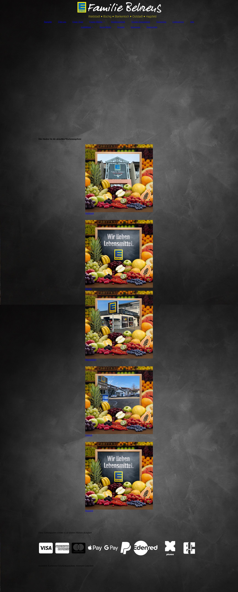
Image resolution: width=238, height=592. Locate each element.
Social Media (105, 27)
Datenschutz (152, 27)
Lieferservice (178, 22)
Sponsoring (161, 22)
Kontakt (120, 27)
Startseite (48, 22)
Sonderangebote (118, 22)
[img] (119, 9)
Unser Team (77, 22)
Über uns (62, 22)
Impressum (135, 27)
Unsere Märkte (95, 22)
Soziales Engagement (140, 22)
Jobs (192, 22)
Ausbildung (86, 27)
